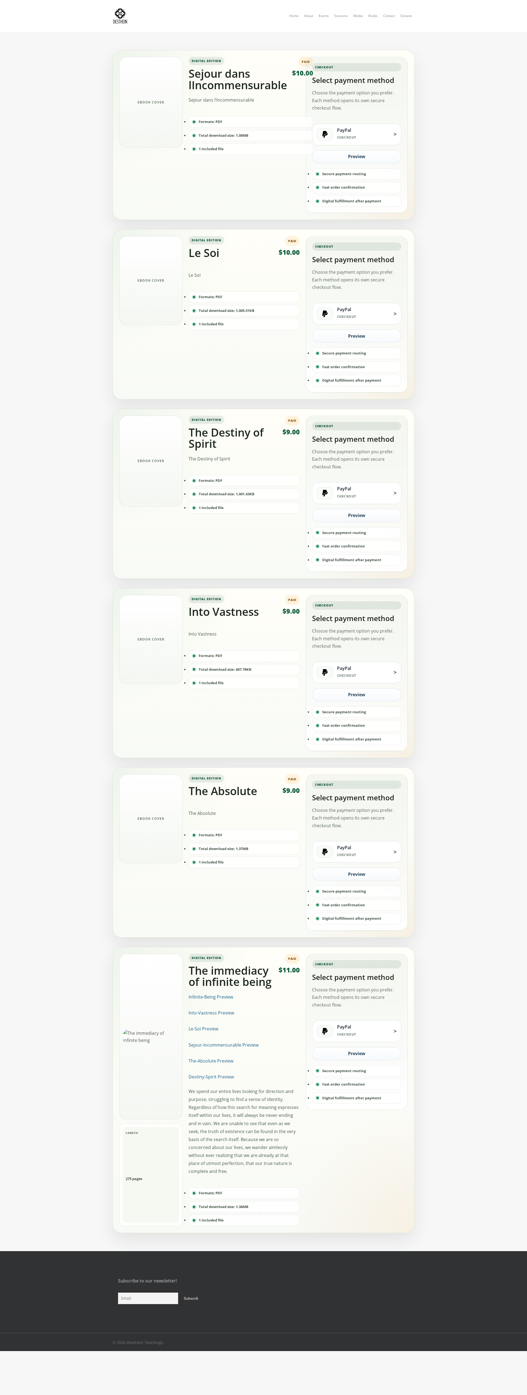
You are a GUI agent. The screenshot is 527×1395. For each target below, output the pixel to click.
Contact (389, 15)
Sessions (341, 15)
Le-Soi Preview (203, 1029)
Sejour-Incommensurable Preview (224, 1045)
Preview (356, 156)
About (308, 15)
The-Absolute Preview (211, 1061)
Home (294, 15)
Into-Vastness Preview (211, 1013)
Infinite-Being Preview (211, 997)
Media (358, 15)
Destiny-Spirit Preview (211, 1077)
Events (324, 15)
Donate (406, 15)
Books (373, 15)
